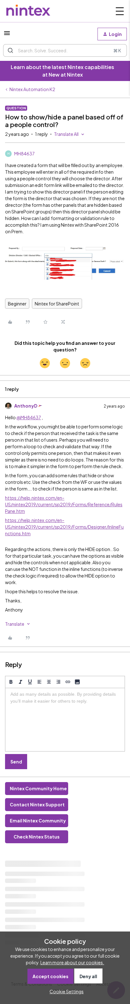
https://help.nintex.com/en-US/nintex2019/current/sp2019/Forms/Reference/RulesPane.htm (63, 504)
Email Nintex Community (38, 820)
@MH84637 (28, 417)
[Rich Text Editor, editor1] (65, 719)
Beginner (17, 303)
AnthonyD (25, 406)
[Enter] (10, 50)
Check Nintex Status (37, 836)
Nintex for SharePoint (57, 303)
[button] (7, 35)
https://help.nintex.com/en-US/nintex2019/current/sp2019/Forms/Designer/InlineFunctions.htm (64, 526)
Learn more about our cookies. (72, 962)
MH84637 (24, 153)
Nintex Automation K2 (32, 89)
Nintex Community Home (38, 788)
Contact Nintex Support (37, 804)
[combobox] (65, 50)
